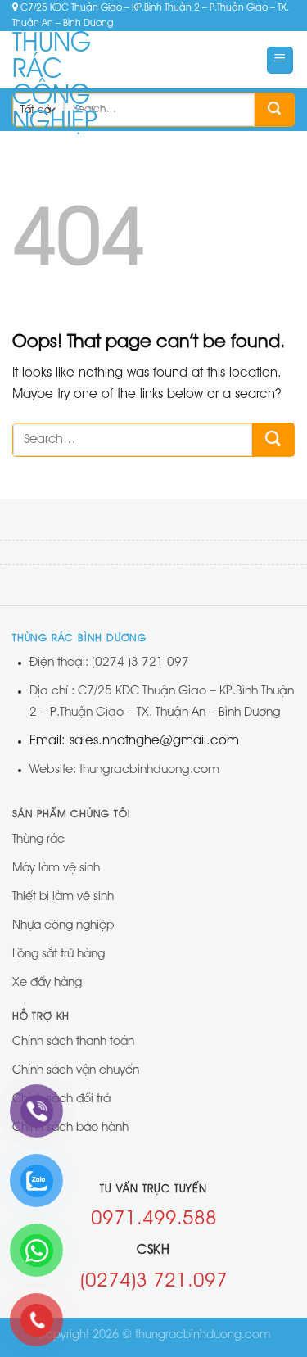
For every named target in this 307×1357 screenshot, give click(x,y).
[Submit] (274, 109)
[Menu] (280, 60)
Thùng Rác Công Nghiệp (54, 83)
